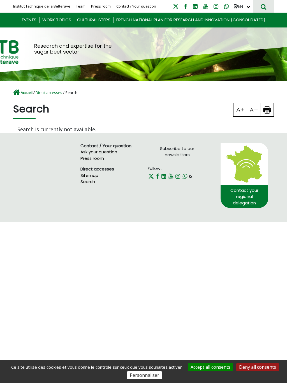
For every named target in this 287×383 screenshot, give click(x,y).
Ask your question (98, 152)
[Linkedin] (195, 6)
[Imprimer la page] (267, 110)
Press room (101, 6)
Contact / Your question (136, 6)
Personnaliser (144, 375)
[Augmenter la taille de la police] (240, 110)
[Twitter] (176, 6)
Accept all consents (210, 367)
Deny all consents (257, 367)
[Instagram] (216, 6)
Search (87, 181)
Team (80, 6)
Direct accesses (49, 92)
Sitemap (89, 175)
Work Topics (56, 20)
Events (29, 20)
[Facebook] (185, 6)
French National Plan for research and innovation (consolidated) (190, 20)
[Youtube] (205, 6)
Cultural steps (93, 20)
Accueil (27, 92)
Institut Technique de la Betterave (41, 6)
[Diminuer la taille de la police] (254, 110)
